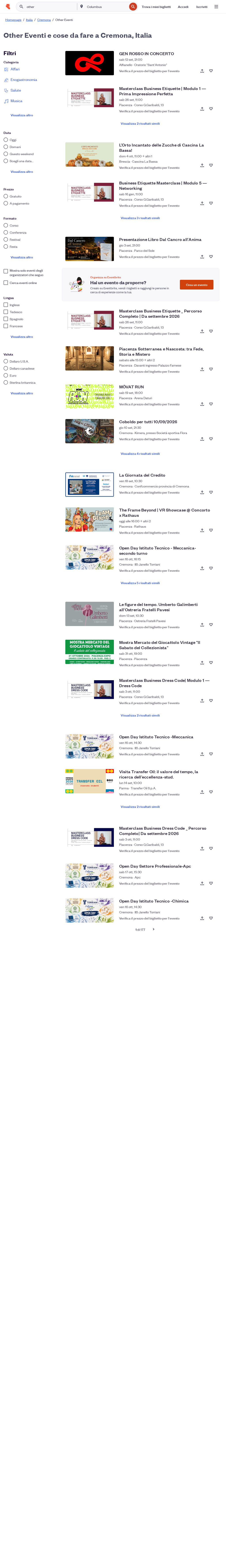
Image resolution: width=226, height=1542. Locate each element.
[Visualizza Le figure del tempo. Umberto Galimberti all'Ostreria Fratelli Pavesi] (89, 614)
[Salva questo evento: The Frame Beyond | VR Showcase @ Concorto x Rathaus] (211, 530)
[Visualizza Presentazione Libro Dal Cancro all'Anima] (89, 249)
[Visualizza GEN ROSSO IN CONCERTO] (89, 63)
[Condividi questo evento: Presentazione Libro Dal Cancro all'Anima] (202, 256)
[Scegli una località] (81, 6)
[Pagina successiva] (154, 929)
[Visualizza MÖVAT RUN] (89, 396)
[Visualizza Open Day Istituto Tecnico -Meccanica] (89, 746)
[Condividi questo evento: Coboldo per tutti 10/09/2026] (202, 438)
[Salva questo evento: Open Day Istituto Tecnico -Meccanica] (211, 754)
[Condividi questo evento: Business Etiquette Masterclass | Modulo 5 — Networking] (202, 203)
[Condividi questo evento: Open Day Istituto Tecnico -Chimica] (202, 918)
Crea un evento (196, 284)
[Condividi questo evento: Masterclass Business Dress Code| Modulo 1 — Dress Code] (202, 700)
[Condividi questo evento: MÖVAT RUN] (202, 404)
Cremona (44, 19)
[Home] (8, 6)
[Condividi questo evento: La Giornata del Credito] (202, 492)
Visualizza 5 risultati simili (140, 582)
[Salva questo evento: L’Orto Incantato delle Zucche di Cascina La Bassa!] (211, 165)
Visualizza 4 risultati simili (140, 453)
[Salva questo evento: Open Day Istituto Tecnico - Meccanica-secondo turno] (211, 568)
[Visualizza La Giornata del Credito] (89, 484)
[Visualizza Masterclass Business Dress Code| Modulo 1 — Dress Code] (89, 690)
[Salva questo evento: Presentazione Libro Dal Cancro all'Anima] (211, 256)
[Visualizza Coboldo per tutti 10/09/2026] (89, 431)
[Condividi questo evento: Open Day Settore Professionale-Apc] (202, 883)
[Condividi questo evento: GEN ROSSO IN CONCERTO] (202, 70)
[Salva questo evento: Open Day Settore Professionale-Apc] (211, 883)
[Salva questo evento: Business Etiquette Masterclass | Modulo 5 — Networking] (211, 203)
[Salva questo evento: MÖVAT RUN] (211, 404)
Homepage (13, 19)
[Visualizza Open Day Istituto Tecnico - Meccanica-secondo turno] (89, 557)
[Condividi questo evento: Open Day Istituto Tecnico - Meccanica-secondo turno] (202, 568)
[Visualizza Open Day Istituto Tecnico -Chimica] (89, 910)
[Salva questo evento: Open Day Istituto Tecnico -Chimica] (211, 918)
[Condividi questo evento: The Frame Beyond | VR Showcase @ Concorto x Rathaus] (202, 530)
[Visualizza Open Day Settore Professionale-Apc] (89, 875)
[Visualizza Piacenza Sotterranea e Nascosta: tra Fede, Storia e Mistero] (89, 358)
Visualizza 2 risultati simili (140, 123)
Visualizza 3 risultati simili (140, 217)
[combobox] (106, 7)
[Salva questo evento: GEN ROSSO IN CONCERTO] (211, 70)
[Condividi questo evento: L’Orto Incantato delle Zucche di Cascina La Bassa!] (202, 165)
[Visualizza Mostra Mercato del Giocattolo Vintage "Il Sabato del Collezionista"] (89, 652)
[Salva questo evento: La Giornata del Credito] (211, 492)
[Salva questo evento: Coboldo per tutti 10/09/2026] (211, 438)
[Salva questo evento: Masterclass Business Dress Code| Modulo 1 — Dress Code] (211, 700)
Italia (29, 19)
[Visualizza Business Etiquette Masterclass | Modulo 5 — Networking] (89, 192)
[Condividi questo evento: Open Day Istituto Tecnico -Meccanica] (202, 754)
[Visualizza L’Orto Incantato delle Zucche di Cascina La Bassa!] (89, 154)
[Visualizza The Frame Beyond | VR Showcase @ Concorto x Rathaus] (89, 519)
